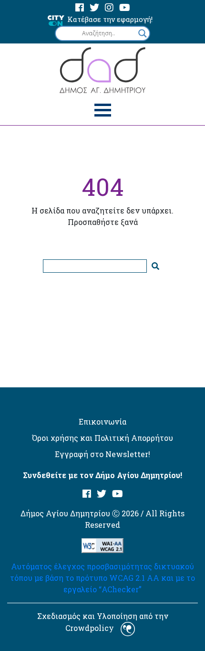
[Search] (155, 266)
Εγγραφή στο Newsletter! (102, 454)
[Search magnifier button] (142, 33)
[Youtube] (124, 8)
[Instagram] (109, 8)
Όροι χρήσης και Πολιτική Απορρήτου (102, 438)
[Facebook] (79, 8)
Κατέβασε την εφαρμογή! (110, 19)
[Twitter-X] (94, 8)
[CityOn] (56, 20)
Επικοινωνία (102, 421)
